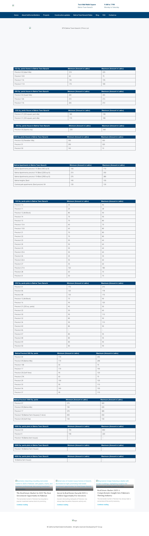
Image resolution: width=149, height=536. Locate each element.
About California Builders (31, 15)
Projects (46, 15)
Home (16, 15)
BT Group (99, 527)
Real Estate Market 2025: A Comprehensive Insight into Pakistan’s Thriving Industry (113, 493)
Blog (97, 15)
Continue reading (22, 504)
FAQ (104, 15)
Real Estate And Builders (64, 527)
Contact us (112, 15)
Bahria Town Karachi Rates (82, 15)
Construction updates (62, 15)
